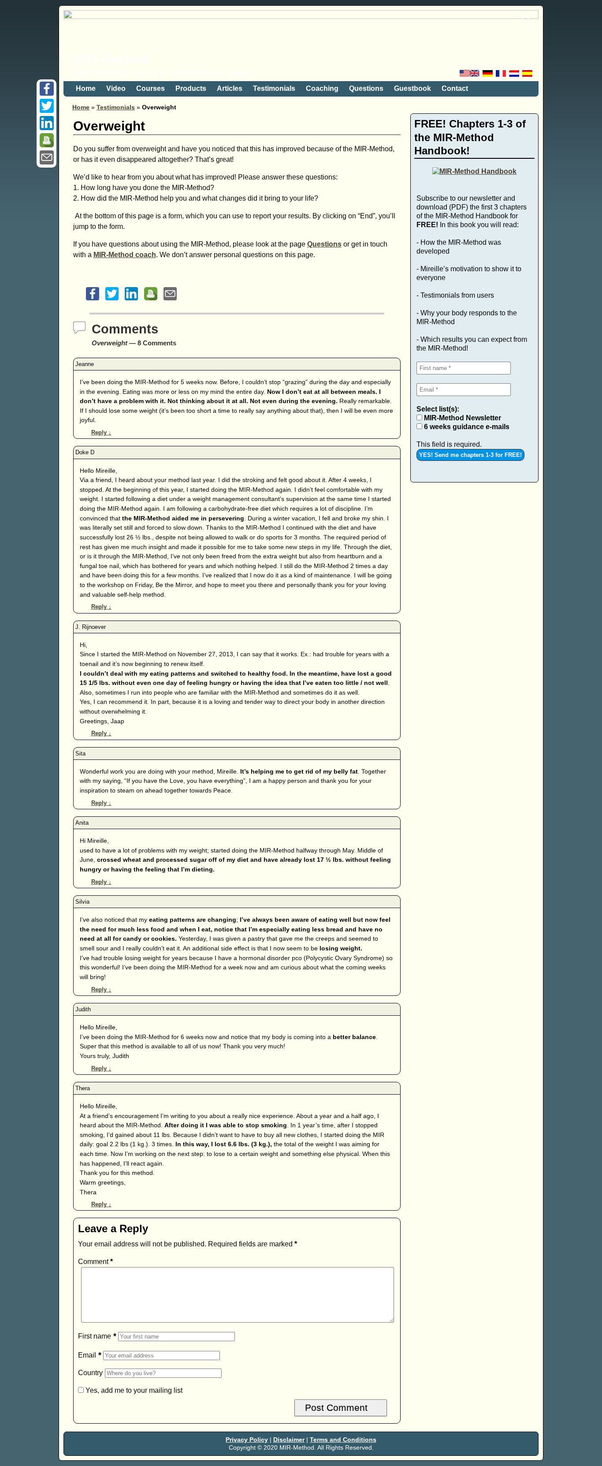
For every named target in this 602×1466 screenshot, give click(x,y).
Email (87, 1355)
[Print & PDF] (47, 145)
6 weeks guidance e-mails (465, 426)
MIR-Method (110, 59)
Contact (455, 88)
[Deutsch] (488, 75)
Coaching (322, 88)
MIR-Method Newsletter (461, 418)
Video (116, 88)
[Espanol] (528, 75)
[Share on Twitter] (47, 110)
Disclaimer (289, 1439)
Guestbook (412, 88)
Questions (366, 88)
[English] (470, 75)
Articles (229, 88)
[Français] (501, 75)
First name (94, 1336)
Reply (101, 432)
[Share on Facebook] (47, 93)
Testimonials (274, 88)
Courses (150, 88)
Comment (95, 1261)
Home (86, 88)
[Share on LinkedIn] (47, 127)
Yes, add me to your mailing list (133, 1390)
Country (90, 1372)
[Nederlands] (514, 75)
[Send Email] (47, 162)
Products (190, 88)
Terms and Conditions (343, 1439)
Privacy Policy (247, 1439)
